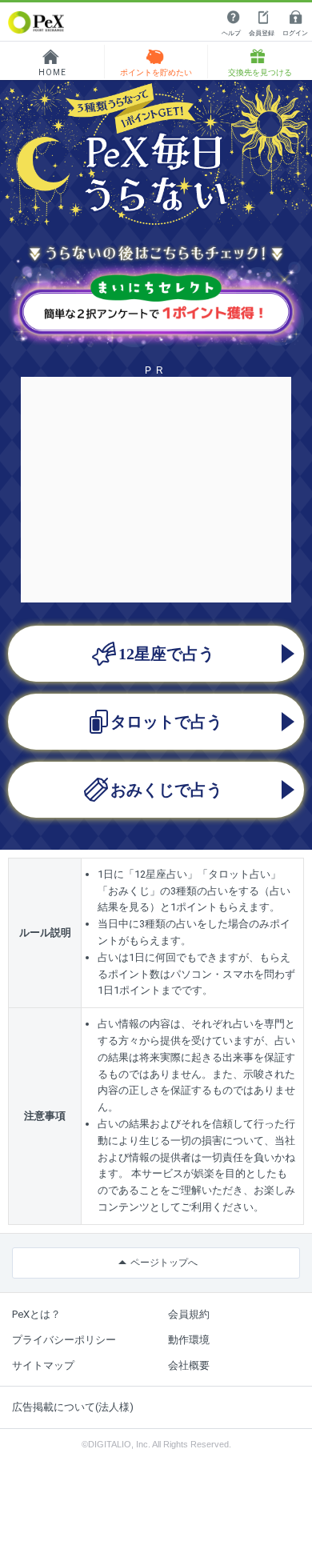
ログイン (295, 33)
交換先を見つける (260, 72)
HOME (52, 72)
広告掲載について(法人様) (73, 1407)
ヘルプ (231, 33)
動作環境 (189, 1340)
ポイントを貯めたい (156, 72)
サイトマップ (43, 1365)
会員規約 (189, 1314)
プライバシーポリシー (64, 1340)
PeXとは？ (36, 1314)
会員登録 (261, 33)
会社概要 (189, 1365)
